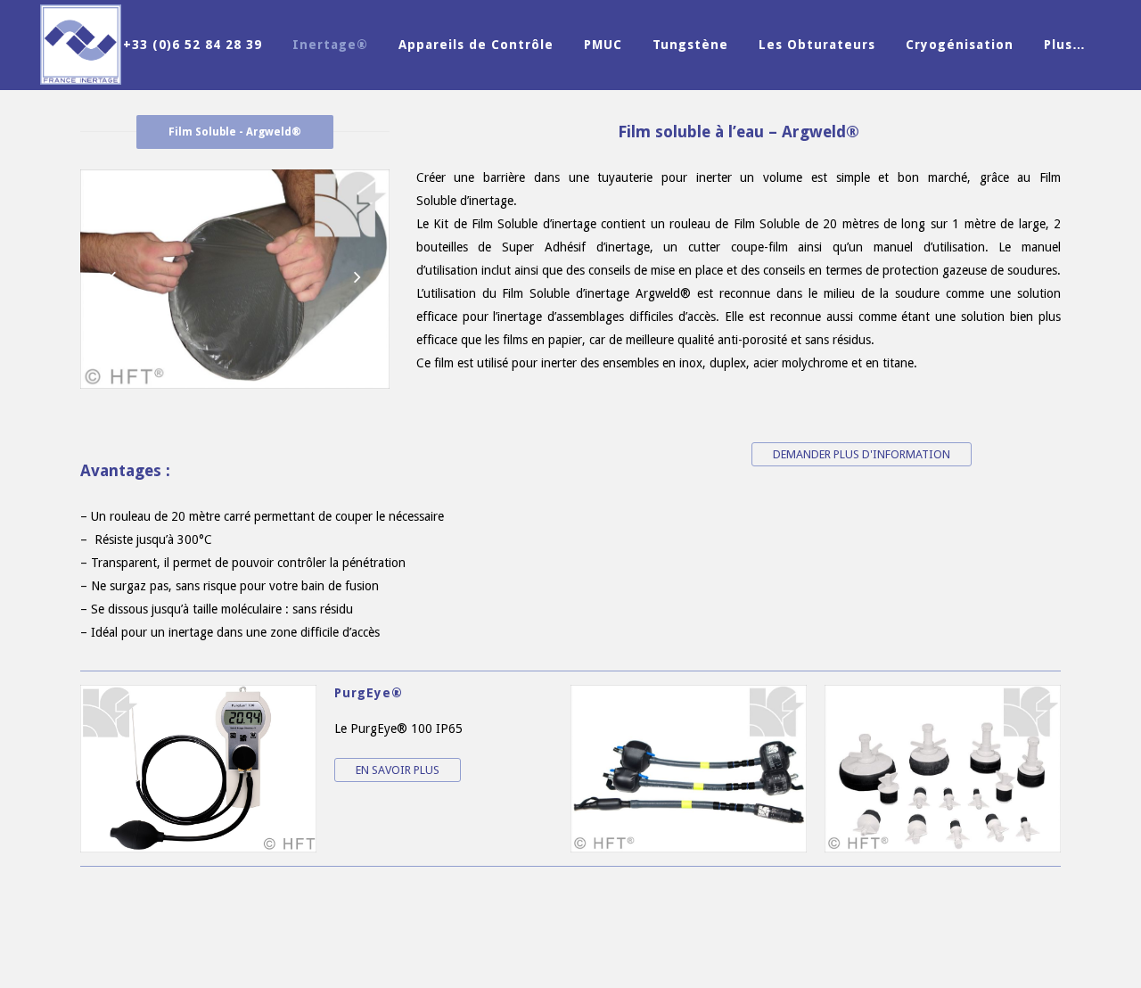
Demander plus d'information (861, 454)
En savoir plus (397, 770)
